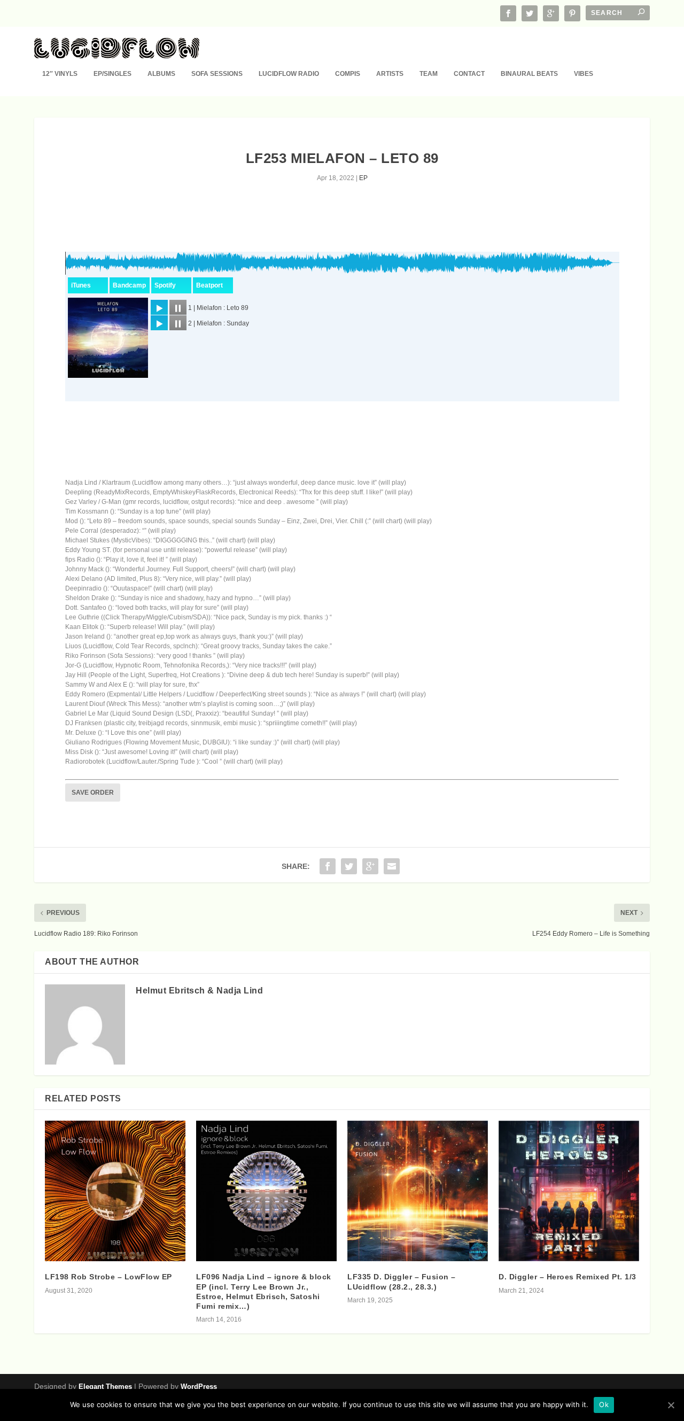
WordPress (199, 1387)
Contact (469, 73)
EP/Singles (112, 73)
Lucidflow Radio (289, 73)
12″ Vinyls (59, 73)
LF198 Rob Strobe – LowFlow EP (108, 1276)
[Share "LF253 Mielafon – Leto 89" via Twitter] (349, 866)
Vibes (583, 73)
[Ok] (670, 1405)
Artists (389, 73)
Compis (347, 73)
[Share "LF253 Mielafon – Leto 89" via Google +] (370, 866)
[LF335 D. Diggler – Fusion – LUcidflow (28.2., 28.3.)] (417, 1191)
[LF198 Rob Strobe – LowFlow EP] (115, 1191)
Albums (161, 73)
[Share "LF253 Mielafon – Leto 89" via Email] (391, 866)
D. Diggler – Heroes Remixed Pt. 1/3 (567, 1276)
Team (428, 73)
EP (363, 178)
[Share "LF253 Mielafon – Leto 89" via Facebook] (327, 866)
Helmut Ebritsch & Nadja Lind (199, 990)
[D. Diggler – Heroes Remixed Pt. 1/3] (569, 1191)
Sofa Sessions (217, 73)
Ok (604, 1404)
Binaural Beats (529, 73)
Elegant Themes (105, 1387)
